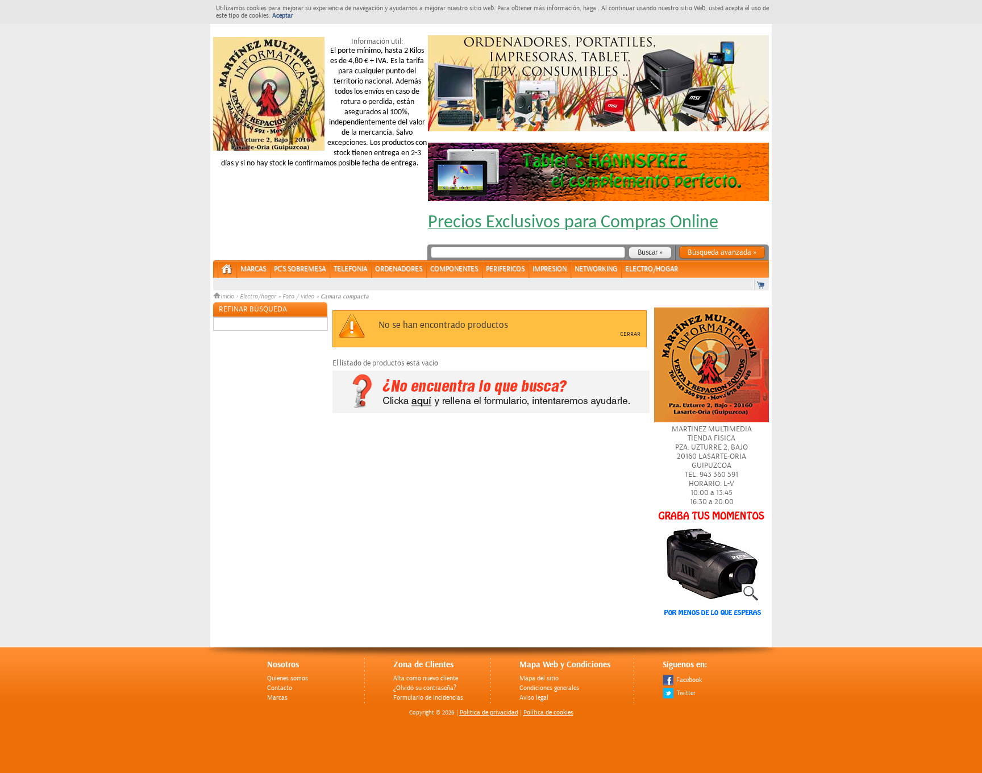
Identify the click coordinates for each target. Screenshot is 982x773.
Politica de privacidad (489, 712)
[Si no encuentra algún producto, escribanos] (491, 410)
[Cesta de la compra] (761, 284)
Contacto (279, 688)
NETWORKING (596, 269)
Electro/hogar (258, 296)
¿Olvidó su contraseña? (424, 688)
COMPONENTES (454, 269)
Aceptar (282, 15)
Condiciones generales (549, 688)
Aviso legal (533, 697)
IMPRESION (549, 269)
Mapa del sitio (539, 678)
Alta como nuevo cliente (425, 678)
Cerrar (630, 334)
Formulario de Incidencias (428, 697)
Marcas (253, 269)
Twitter (686, 693)
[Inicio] (227, 272)
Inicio (228, 296)
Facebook (689, 680)
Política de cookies (548, 712)
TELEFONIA (350, 269)
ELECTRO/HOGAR (651, 269)
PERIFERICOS (505, 269)
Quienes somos (287, 678)
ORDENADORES (398, 269)
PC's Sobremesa (300, 269)
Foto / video (298, 296)
